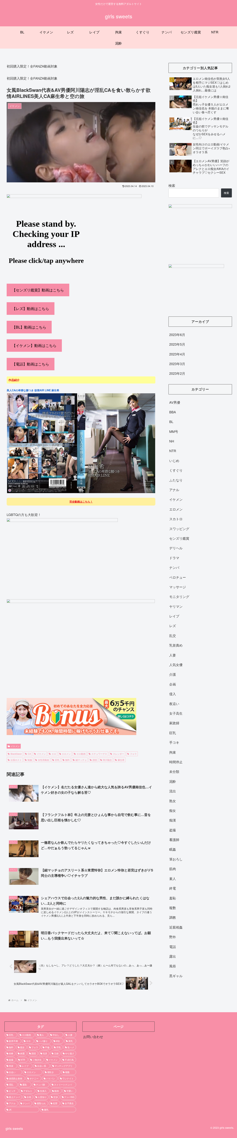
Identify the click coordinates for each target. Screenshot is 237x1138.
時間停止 (176, 761)
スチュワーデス (99, 753)
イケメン (15, 746)
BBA (172, 411)
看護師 (174, 839)
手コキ (174, 742)
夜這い (174, 703)
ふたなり (176, 480)
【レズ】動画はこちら (30, 308)
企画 (172, 684)
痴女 (172, 810)
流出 (172, 790)
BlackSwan (16, 753)
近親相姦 (176, 927)
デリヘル (176, 548)
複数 (172, 907)
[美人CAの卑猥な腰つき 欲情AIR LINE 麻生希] (81, 492)
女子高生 (176, 713)
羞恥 (172, 898)
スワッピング (179, 528)
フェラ (133, 753)
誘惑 (95, 759)
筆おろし (176, 859)
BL (171, 421)
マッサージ (177, 586)
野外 (172, 936)
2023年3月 (177, 363)
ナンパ (174, 567)
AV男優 (174, 402)
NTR (172, 450)
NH (171, 441)
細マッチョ (81, 759)
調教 (172, 917)
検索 (171, 185)
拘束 (172, 752)
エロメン (66, 753)
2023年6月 (177, 334)
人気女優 (176, 664)
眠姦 (172, 849)
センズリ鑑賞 (179, 538)
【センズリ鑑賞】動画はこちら (38, 290)
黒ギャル (176, 975)
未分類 (174, 771)
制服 (30, 759)
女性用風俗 (43, 759)
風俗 (172, 965)
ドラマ (174, 557)
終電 (172, 888)
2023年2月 (177, 373)
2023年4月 (177, 354)
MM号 (173, 431)
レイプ (174, 616)
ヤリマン (176, 606)
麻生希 (121, 759)
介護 (172, 674)
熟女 (172, 800)
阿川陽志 (107, 759)
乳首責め (176, 645)
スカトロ (176, 518)
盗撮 (172, 829)
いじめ (174, 460)
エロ (54, 753)
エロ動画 (81, 753)
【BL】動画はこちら (29, 327)
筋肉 (172, 868)
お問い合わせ (93, 1036)
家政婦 (174, 723)
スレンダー (118, 753)
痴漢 (172, 820)
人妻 (172, 654)
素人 (172, 878)
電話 (172, 946)
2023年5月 (177, 344)
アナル (174, 489)
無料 (67, 759)
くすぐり (176, 470)
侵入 (172, 693)
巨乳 (57, 759)
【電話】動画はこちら (30, 364)
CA (29, 753)
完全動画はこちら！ (81, 501)
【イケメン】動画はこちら (34, 345)
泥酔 (172, 781)
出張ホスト (16, 759)
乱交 (172, 635)
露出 (172, 956)
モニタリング (179, 596)
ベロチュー (177, 577)
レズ (172, 625)
